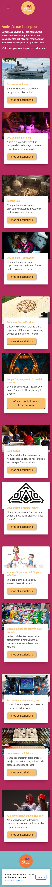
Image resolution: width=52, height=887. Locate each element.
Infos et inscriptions (21, 99)
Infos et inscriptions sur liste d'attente (26, 403)
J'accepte (41, 877)
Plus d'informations (14, 880)
